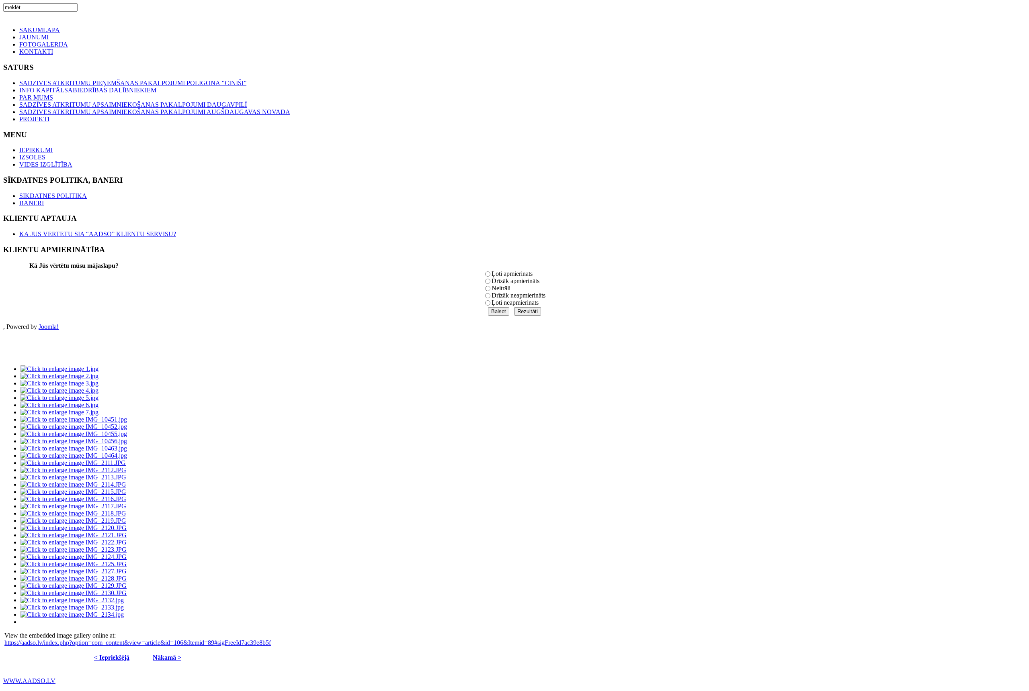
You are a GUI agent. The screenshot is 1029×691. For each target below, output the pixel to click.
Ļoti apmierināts (512, 273)
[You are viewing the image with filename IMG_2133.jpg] (72, 607)
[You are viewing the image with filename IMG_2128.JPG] (73, 578)
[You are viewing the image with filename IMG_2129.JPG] (73, 585)
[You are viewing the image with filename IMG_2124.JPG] (73, 556)
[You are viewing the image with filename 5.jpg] (59, 397)
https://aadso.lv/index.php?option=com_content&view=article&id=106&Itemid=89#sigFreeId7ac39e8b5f (137, 642)
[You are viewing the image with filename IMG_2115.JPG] (73, 491)
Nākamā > (167, 657)
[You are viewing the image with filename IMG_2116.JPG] (73, 498)
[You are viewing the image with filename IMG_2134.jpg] (72, 614)
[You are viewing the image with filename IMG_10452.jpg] (73, 426)
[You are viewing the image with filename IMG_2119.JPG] (73, 520)
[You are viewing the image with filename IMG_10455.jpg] (73, 433)
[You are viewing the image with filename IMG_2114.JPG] (73, 484)
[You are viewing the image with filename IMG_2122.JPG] (73, 542)
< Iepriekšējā (111, 657)
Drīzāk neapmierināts (518, 295)
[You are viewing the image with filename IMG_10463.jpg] (73, 448)
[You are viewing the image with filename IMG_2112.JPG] (73, 470)
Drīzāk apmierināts (515, 280)
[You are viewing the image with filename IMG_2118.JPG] (73, 513)
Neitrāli (501, 288)
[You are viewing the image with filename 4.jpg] (59, 390)
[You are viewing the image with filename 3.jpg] (59, 383)
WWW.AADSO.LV (29, 680)
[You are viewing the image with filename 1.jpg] (59, 368)
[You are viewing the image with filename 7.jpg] (59, 412)
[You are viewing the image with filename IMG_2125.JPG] (73, 564)
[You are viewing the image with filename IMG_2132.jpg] (72, 600)
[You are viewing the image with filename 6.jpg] (59, 405)
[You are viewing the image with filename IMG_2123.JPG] (73, 549)
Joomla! (49, 326)
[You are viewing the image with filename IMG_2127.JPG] (73, 571)
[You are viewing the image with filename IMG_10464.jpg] (73, 455)
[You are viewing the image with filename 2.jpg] (59, 376)
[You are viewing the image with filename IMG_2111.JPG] (73, 462)
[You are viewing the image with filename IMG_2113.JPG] (73, 477)
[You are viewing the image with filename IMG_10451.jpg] (73, 419)
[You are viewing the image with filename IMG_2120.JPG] (73, 527)
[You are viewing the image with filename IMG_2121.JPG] (73, 535)
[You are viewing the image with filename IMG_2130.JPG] (73, 592)
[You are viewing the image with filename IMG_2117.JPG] (73, 506)
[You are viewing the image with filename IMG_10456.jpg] (73, 441)
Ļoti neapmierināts (515, 302)
